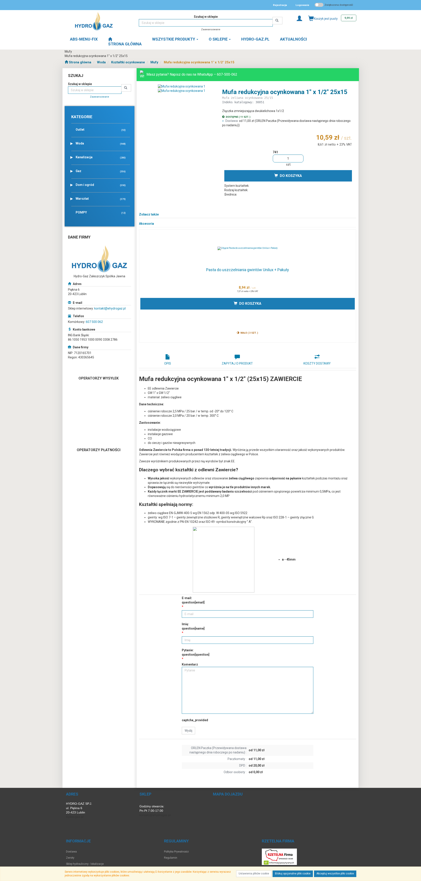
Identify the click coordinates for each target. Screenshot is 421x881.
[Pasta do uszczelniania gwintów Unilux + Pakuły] (247, 248)
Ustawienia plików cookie (254, 873)
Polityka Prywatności (176, 851)
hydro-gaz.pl (74, 817)
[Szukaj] (277, 20)
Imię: (193, 626)
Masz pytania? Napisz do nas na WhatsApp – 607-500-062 (191, 74)
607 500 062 (94, 322)
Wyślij (188, 730)
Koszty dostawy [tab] (317, 363)
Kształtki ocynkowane (128, 62)
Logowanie (302, 5)
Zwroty (70, 857)
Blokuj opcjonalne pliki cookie (292, 873)
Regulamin (170, 857)
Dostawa (71, 851)
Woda (101, 62)
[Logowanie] (299, 18)
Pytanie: (195, 652)
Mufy (154, 62)
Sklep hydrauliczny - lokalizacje (85, 863)
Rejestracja (280, 5)
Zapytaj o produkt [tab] (237, 363)
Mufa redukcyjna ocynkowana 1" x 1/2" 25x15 (199, 62)
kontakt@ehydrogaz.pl (110, 308)
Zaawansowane (210, 29)
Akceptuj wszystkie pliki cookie (335, 873)
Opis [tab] (167, 363)
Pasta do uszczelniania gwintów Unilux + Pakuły (247, 269)
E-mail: (193, 600)
